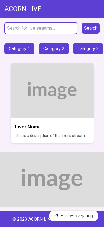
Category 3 (88, 48)
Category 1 (19, 48)
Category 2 (53, 48)
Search (90, 28)
